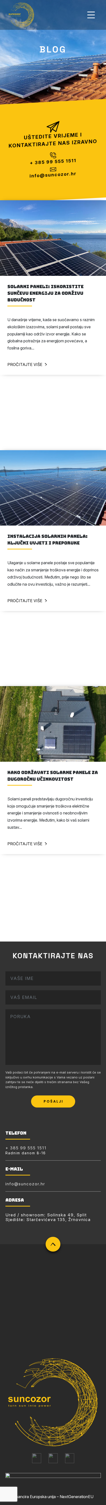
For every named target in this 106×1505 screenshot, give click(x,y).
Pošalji (53, 1101)
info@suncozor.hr (53, 175)
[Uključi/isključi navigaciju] (91, 15)
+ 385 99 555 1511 (53, 161)
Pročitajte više (24, 364)
